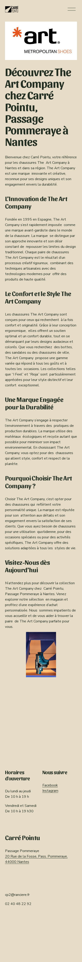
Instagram (50, 790)
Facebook (50, 785)
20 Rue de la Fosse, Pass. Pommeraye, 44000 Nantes (36, 859)
